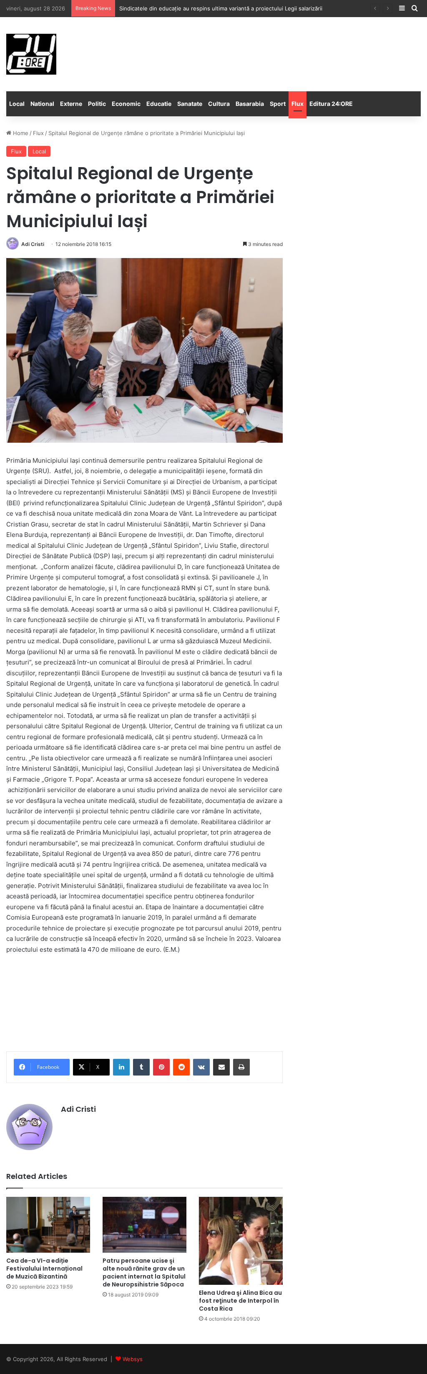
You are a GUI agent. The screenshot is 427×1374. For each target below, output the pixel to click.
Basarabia (250, 103)
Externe (71, 103)
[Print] (241, 1067)
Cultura (219, 103)
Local (17, 103)
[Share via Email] (221, 1067)
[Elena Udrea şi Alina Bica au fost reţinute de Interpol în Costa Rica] (241, 1241)
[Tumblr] (141, 1067)
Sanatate (189, 103)
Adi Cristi (32, 244)
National (42, 103)
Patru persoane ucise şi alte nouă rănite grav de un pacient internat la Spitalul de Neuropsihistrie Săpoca (144, 1272)
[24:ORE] (31, 54)
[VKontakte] (201, 1067)
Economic (126, 103)
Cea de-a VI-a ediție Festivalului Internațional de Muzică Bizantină (44, 1268)
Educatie (158, 103)
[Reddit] (181, 1067)
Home (19, 133)
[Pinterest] (161, 1067)
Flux (297, 103)
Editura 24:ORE (331, 103)
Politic (97, 103)
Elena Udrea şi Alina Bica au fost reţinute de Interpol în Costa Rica (240, 1301)
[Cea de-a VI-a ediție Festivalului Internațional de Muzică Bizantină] (48, 1225)
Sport (278, 103)
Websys (133, 1359)
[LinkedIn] (121, 1067)
